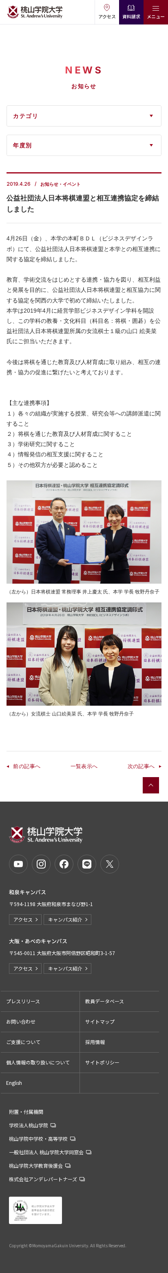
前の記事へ (26, 766)
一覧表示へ (84, 766)
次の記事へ (141, 766)
